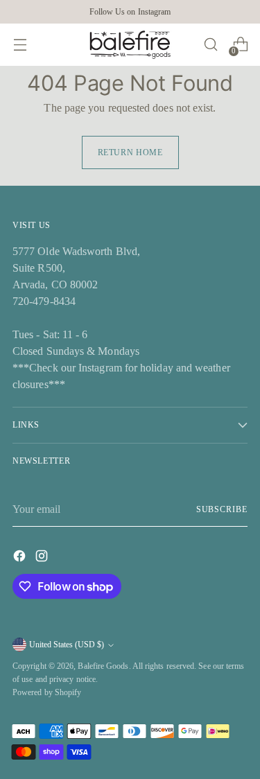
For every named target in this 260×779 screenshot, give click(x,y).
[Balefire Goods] (130, 44)
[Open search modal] (210, 44)
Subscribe (222, 509)
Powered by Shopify (46, 692)
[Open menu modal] (20, 44)
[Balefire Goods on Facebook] (20, 558)
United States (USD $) (66, 644)
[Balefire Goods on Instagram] (43, 558)
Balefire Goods (103, 666)
